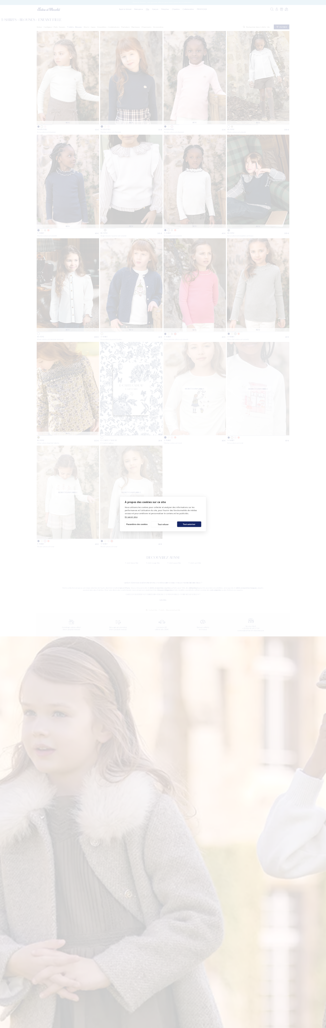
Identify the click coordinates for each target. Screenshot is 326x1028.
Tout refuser (163, 524)
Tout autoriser (189, 524)
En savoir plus (131, 517)
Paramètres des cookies (137, 524)
